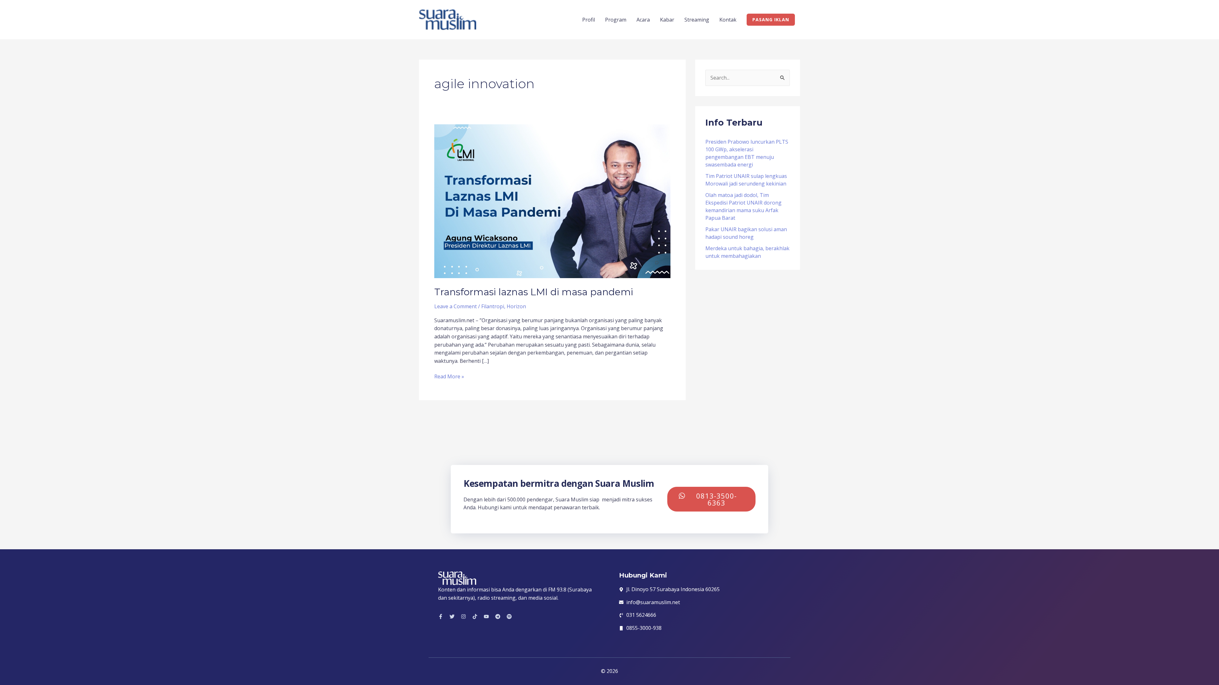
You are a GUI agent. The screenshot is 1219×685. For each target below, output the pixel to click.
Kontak (727, 19)
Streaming (696, 19)
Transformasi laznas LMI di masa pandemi (533, 292)
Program (615, 19)
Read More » (449, 376)
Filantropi (492, 306)
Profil (588, 19)
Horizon (516, 306)
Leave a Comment (455, 306)
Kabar (667, 19)
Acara (643, 19)
